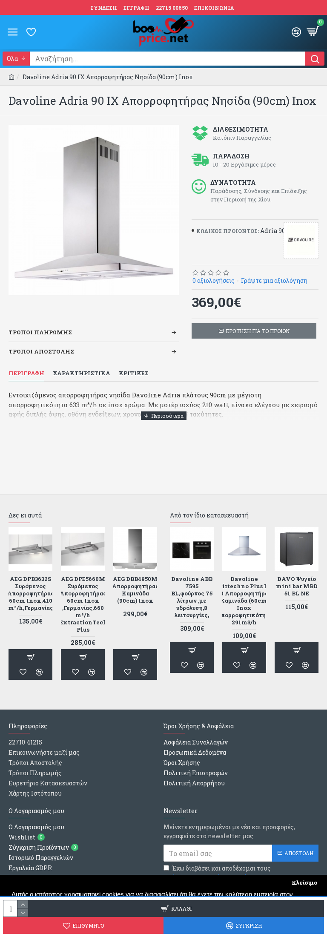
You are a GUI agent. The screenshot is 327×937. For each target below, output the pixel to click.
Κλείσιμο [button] (304, 882)
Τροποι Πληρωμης (40, 332)
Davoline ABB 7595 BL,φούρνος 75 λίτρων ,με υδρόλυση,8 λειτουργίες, (191, 596)
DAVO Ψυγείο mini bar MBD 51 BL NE (297, 586)
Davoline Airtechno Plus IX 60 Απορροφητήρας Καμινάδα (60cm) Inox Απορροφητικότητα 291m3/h (244, 600)
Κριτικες (134, 373)
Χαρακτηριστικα (81, 373)
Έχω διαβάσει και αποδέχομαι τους (221, 872)
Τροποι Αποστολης (41, 351)
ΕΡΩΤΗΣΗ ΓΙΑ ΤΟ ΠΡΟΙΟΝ (258, 331)
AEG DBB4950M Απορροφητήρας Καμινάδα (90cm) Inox (135, 589)
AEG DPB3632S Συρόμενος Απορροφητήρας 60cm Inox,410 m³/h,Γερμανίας (30, 593)
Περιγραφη (26, 373)
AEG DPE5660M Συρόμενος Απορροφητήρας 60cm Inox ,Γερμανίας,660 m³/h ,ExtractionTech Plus (82, 604)
